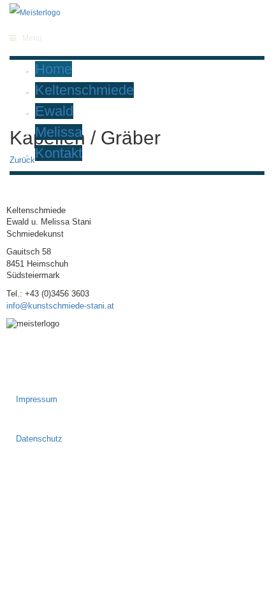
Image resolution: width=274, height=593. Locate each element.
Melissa (58, 132)
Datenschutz (39, 438)
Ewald (54, 111)
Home (53, 69)
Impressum (36, 399)
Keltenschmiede (84, 90)
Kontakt (58, 153)
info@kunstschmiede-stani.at (60, 305)
